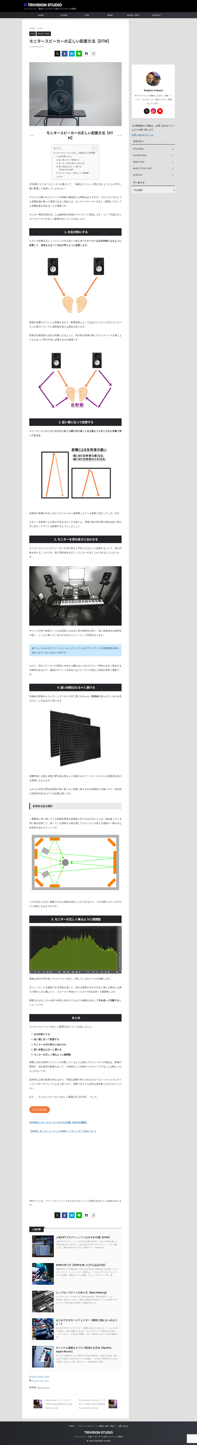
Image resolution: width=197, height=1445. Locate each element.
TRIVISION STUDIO (98, 1432)
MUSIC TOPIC (133, 15)
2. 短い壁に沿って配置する (68, 160)
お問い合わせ (123, 1426)
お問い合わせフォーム (142, 135)
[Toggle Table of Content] (92, 148)
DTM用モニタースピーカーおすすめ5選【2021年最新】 (58, 1122)
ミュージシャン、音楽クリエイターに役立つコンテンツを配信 (98, 1436)
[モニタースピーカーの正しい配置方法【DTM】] (72, 54)
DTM (87, 15)
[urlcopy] (93, 54)
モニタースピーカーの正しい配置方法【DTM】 (74, 153)
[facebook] (64, 54)
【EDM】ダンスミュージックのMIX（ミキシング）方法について (63, 1131)
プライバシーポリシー (86, 1426)
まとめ (59, 176)
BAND (110, 15)
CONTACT (156, 15)
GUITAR (63, 15)
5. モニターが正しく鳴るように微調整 (73, 173)
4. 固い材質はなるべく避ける (69, 166)
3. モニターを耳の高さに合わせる (71, 163)
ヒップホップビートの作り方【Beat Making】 (82, 1292)
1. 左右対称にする (64, 156)
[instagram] (153, 111)
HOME (41, 15)
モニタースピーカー (40, 1380)
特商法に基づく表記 (106, 1426)
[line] (79, 54)
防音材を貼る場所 (66, 170)
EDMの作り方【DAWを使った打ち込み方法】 (81, 1264)
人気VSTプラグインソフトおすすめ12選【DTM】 (83, 1237)
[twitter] (57, 54)
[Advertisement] (75, 1168)
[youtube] (160, 111)
